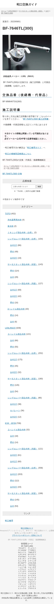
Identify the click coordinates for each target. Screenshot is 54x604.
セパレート (15, 410)
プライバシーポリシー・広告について (27, 535)
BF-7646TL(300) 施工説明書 (35, 119)
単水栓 (11, 226)
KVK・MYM (10, 423)
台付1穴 (13, 245)
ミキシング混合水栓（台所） (21, 232)
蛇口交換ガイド (27, 4)
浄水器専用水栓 (15, 220)
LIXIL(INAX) (10, 328)
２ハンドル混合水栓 (17, 334)
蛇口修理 (9, 521)
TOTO (8, 214)
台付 (12, 277)
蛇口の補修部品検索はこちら (18, 154)
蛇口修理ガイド (34, 148)
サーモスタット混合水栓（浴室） (23, 264)
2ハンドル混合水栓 (16, 309)
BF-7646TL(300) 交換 (12, 174)
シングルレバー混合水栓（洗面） (23, 283)
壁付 (12, 252)
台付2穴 (13, 258)
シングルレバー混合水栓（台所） (23, 239)
